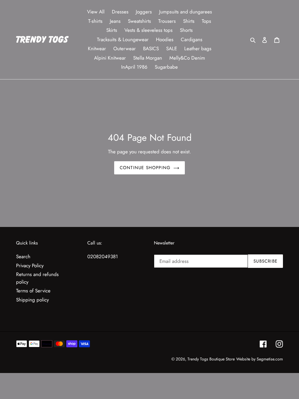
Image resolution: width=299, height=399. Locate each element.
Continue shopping (145, 167)
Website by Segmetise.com (259, 359)
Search (23, 256)
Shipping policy (32, 299)
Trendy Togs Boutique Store (211, 359)
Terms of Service (33, 290)
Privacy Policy (30, 265)
